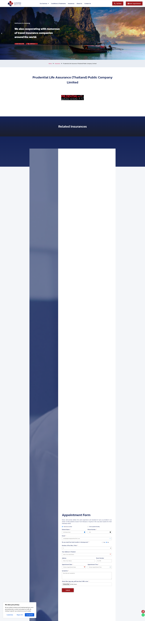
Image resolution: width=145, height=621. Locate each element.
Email (63, 536)
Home (50, 63)
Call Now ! (33, 43)
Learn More (18, 43)
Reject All (20, 615)
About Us (79, 3)
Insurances (71, 3)
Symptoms (65, 571)
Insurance (57, 63)
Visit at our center (68, 526)
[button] (2, 33)
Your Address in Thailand (68, 552)
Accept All (29, 615)
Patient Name (66, 529)
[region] (19, 610)
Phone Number (92, 529)
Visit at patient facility (94, 526)
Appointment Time (93, 564)
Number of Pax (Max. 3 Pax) (69, 545)
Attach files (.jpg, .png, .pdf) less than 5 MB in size (75, 581)
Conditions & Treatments (58, 3)
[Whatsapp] (143, 614)
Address (64, 558)
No (108, 542)
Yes (104, 542)
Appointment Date (67, 564)
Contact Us (87, 3)
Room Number (100, 558)
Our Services (43, 3)
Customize (10, 615)
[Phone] (143, 611)
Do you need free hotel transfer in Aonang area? (75, 542)
